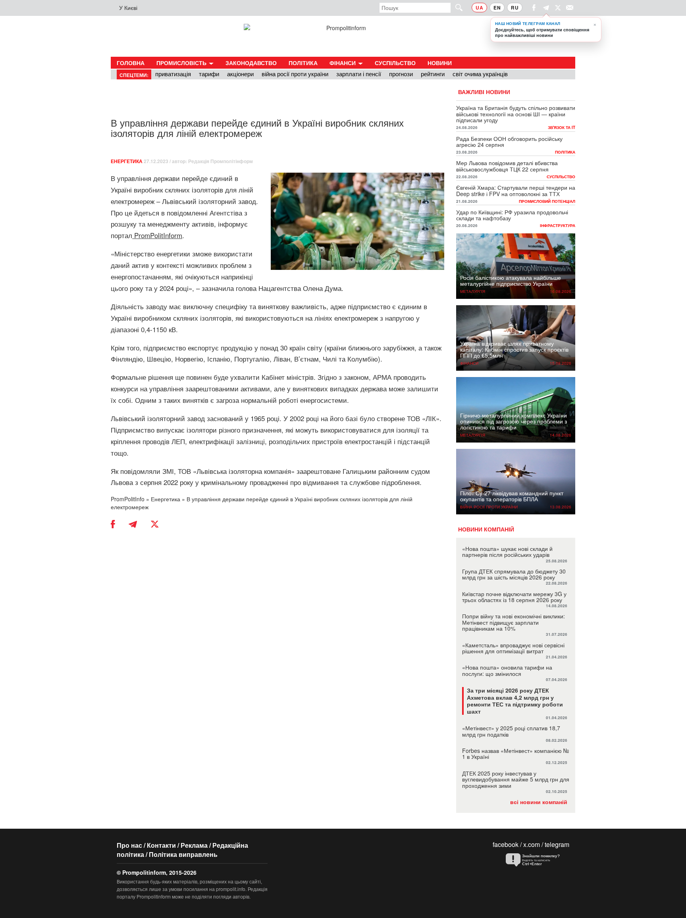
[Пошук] (455, 7)
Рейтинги (433, 73)
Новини (440, 63)
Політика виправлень (183, 854)
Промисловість (182, 63)
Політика (303, 63)
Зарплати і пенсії (358, 73)
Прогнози (401, 73)
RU (514, 7)
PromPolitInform (158, 235)
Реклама (194, 845)
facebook (505, 844)
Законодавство (251, 63)
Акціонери (240, 73)
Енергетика (127, 161)
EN (497, 7)
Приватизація (173, 73)
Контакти (161, 845)
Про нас (129, 845)
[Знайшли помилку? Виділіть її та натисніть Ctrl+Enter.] (535, 860)
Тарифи (209, 73)
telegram (557, 844)
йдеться (146, 212)
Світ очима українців (480, 73)
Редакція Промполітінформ (220, 161)
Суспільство (395, 63)
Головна (131, 63)
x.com (531, 844)
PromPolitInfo (128, 499)
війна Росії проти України (295, 73)
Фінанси (343, 63)
